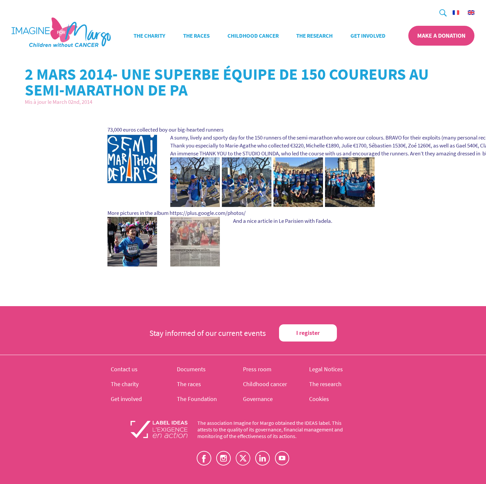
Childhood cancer (253, 35)
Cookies (319, 399)
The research (314, 35)
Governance (258, 399)
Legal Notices (326, 369)
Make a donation (441, 35)
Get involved (367, 35)
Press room (257, 369)
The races (196, 35)
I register (308, 333)
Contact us (124, 369)
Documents (191, 369)
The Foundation (197, 399)
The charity (149, 35)
